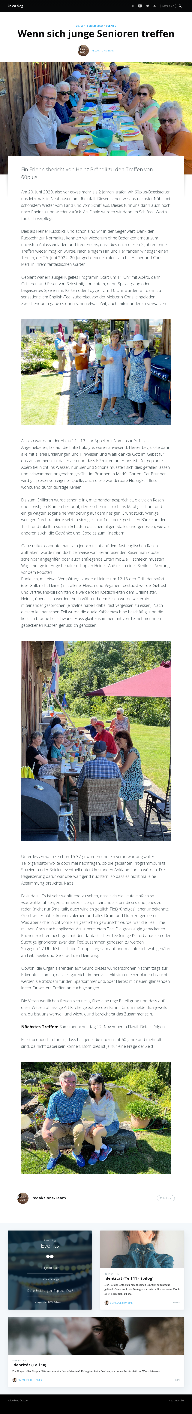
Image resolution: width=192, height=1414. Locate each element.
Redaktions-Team (103, 50)
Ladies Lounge (50, 1279)
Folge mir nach (50, 1268)
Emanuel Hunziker (122, 1302)
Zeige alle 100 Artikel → (50, 1302)
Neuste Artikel (176, 1400)
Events (111, 26)
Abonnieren (168, 6)
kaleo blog (15, 6)
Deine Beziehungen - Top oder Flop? (50, 1291)
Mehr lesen (166, 1198)
